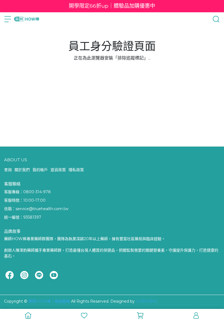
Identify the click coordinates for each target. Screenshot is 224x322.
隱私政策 (76, 169)
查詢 (8, 169)
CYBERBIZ (146, 301)
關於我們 (22, 169)
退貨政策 (58, 169)
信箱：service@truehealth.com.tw (36, 208)
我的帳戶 (40, 169)
